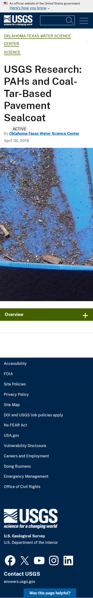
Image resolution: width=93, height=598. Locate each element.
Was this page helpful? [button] (50, 593)
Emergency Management (26, 476)
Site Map (12, 405)
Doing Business (17, 466)
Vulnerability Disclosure (25, 446)
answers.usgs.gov (19, 581)
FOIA (8, 374)
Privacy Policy (16, 394)
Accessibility (15, 364)
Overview (14, 314)
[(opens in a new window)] (10, 560)
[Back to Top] (75, 580)
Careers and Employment (26, 456)
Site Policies (15, 384)
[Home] (18, 24)
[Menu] (83, 21)
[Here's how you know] (46, 6)
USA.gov (11, 435)
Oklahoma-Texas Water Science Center (44, 133)
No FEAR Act (15, 425)
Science (12, 52)
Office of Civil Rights (22, 487)
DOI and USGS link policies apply (33, 415)
